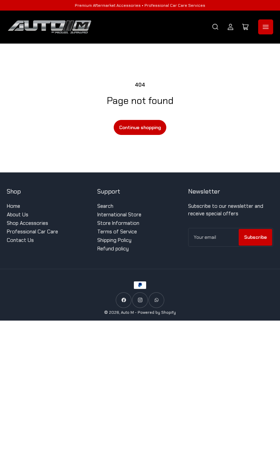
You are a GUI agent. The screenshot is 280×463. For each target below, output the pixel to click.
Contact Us (20, 240)
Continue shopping (140, 127)
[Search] (215, 26)
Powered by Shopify (157, 312)
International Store (119, 214)
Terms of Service (117, 231)
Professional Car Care (32, 231)
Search (105, 206)
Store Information (118, 223)
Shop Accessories (27, 223)
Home (13, 206)
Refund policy (113, 248)
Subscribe (255, 237)
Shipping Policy (114, 240)
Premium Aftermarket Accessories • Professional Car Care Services (140, 5)
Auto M (127, 312)
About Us (17, 214)
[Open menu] (265, 26)
